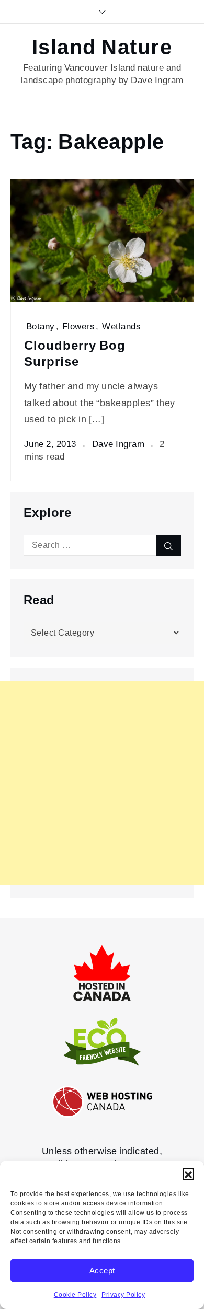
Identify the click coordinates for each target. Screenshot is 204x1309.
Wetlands (121, 326)
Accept (102, 1271)
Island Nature (102, 47)
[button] (188, 1173)
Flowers (78, 326)
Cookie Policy (75, 1295)
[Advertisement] (102, 783)
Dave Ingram (118, 444)
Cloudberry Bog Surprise (75, 353)
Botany (40, 326)
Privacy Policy (123, 1295)
